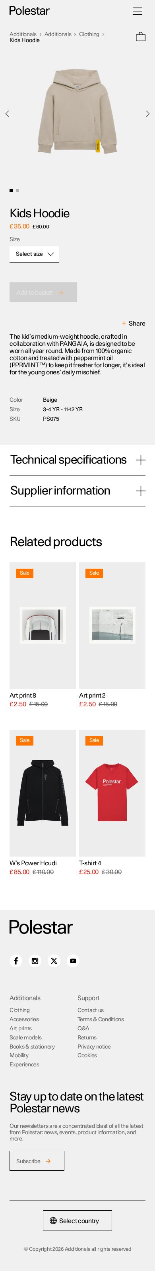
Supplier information (60, 491)
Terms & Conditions (101, 1019)
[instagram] (35, 961)
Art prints (21, 1028)
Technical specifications (68, 460)
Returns (87, 1038)
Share (137, 323)
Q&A (83, 1028)
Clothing (89, 34)
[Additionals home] (30, 11)
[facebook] (16, 961)
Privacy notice (94, 1047)
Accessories (24, 1019)
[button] (140, 37)
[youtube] (73, 961)
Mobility (19, 1055)
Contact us (91, 1010)
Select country (79, 1221)
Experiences (24, 1065)
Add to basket (34, 292)
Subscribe (28, 1161)
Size (15, 239)
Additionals (23, 34)
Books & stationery (32, 1047)
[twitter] (54, 961)
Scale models (25, 1038)
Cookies (87, 1055)
